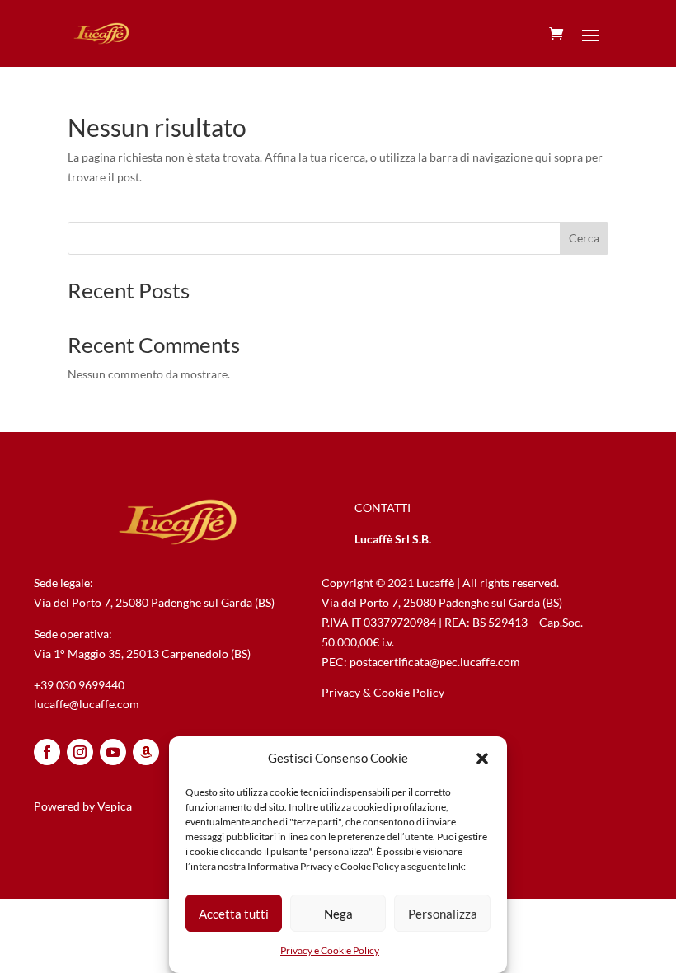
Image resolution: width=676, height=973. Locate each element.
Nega (338, 913)
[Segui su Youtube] (113, 752)
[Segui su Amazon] (146, 752)
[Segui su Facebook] (47, 752)
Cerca (584, 238)
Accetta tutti (234, 913)
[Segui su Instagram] (80, 752)
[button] (482, 758)
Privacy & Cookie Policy (383, 692)
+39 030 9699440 (79, 685)
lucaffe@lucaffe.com (86, 704)
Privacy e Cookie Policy (329, 950)
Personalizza (442, 913)
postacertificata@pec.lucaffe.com (435, 662)
